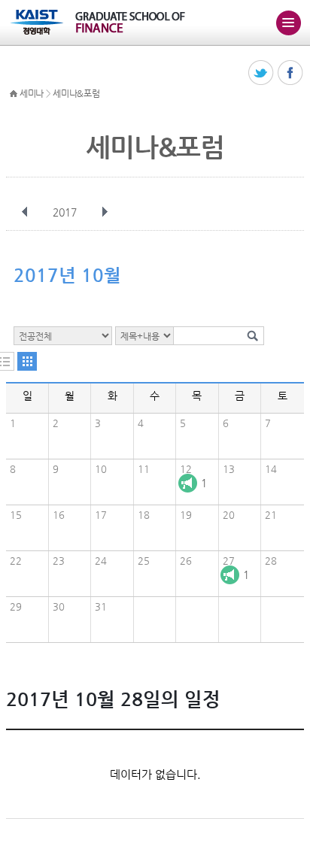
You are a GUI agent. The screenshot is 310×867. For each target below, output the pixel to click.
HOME (13, 94)
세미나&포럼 (76, 93)
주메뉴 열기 (288, 23)
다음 (104, 212)
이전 (25, 212)
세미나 (32, 93)
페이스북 (291, 73)
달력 (27, 361)
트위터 (261, 73)
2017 (65, 212)
